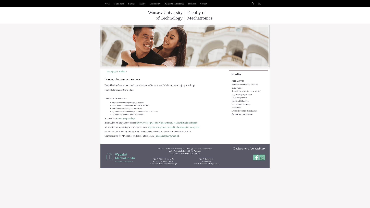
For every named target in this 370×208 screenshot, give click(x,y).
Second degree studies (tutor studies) (246, 91)
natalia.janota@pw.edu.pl (167, 135)
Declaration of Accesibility (249, 148)
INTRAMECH (238, 81)
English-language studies (242, 94)
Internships (236, 107)
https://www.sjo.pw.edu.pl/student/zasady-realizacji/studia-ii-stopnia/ (166, 122)
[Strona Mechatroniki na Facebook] (256, 157)
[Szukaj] (253, 3)
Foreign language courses (242, 114)
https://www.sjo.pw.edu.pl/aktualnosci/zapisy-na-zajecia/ (173, 127)
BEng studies (237, 87)
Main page (112, 71)
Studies (236, 74)
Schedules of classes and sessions (245, 84)
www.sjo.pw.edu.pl (126, 118)
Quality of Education (240, 101)
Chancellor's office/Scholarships (244, 110)
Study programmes (239, 97)
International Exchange (241, 104)
